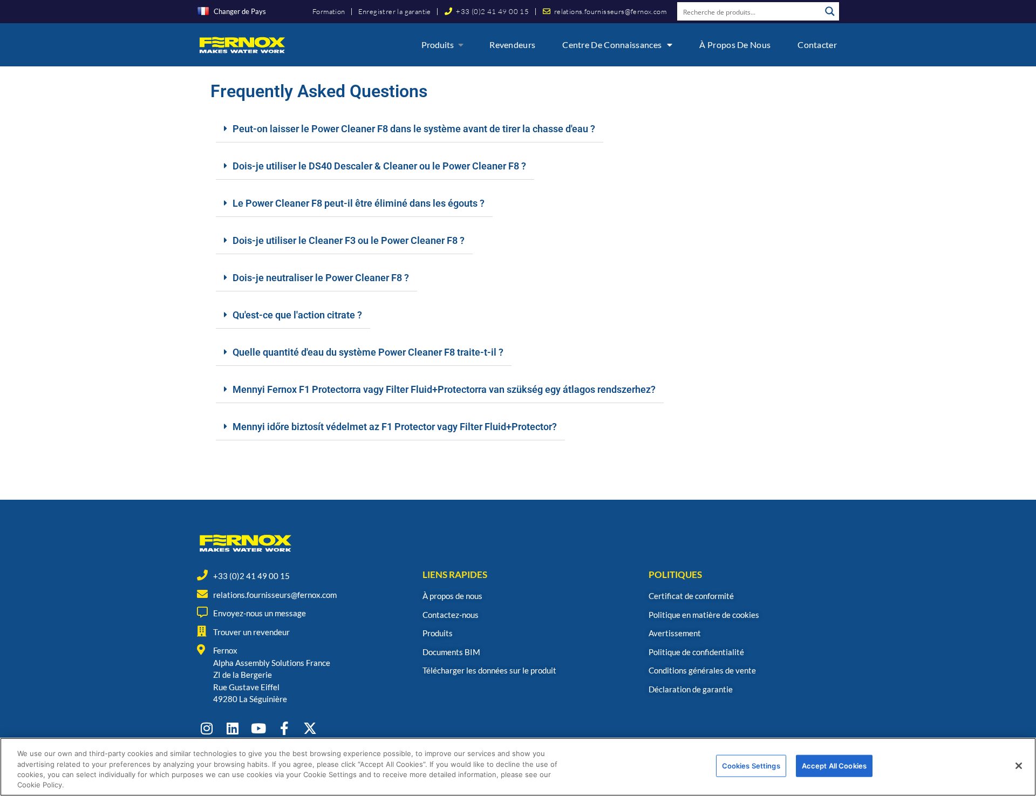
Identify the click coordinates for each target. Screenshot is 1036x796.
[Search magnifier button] (830, 11)
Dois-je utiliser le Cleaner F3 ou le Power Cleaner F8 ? (349, 240)
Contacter (817, 44)
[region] (518, 767)
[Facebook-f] (284, 728)
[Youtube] (258, 728)
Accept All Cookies (834, 765)
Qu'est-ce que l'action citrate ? (297, 315)
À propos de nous (735, 44)
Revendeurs (512, 44)
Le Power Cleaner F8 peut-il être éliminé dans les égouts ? (359, 203)
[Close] (1019, 766)
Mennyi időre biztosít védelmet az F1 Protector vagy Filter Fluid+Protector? (395, 426)
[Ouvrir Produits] (460, 44)
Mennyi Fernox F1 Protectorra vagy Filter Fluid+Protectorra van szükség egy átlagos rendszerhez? (444, 389)
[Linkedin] (232, 728)
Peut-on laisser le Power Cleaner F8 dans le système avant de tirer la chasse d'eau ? (414, 128)
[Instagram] (206, 728)
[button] (409, 129)
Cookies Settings (751, 765)
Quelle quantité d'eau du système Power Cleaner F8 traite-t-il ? (368, 352)
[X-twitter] (310, 728)
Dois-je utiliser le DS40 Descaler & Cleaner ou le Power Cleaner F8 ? (379, 166)
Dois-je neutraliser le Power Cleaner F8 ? (321, 277)
